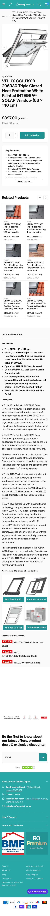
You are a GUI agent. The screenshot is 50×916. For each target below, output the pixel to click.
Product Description (13, 334)
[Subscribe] (43, 757)
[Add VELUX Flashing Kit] (13, 601)
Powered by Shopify (31, 911)
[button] (4, 4)
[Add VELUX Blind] (13, 630)
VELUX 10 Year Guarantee (26, 662)
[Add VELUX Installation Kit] (36, 601)
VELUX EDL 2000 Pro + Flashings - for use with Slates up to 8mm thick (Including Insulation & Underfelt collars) (13, 269)
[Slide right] (45, 47)
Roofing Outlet (22, 911)
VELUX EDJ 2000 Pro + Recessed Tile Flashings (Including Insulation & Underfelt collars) (36, 306)
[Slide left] (4, 47)
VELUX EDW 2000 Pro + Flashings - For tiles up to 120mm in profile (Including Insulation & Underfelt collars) (13, 231)
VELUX (7, 76)
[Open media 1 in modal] (25, 47)
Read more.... (25, 181)
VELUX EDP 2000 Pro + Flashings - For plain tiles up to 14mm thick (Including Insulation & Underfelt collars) (36, 269)
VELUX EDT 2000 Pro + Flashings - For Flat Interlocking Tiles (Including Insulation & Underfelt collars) (36, 231)
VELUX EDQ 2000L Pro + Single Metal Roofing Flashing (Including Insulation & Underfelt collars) (13, 306)
